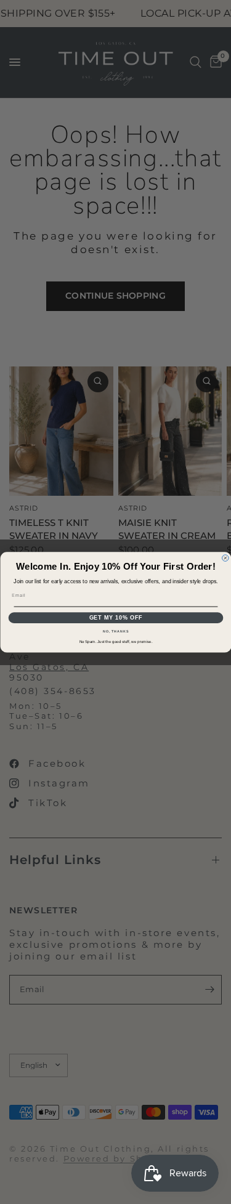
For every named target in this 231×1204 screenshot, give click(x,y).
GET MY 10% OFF (115, 618)
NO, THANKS (116, 631)
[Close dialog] (225, 557)
